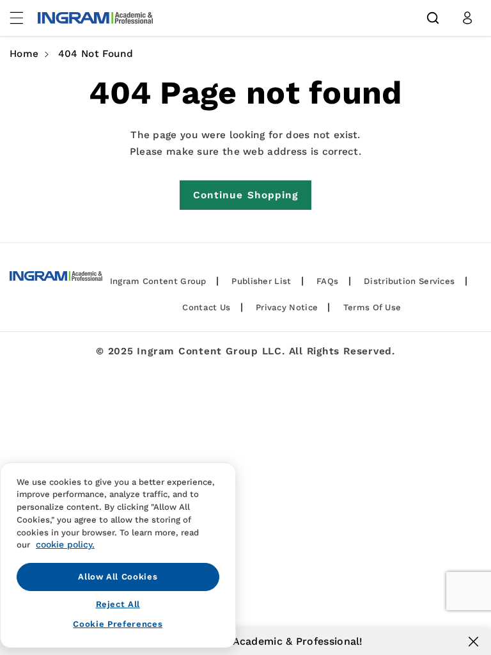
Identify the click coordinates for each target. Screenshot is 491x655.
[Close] (473, 641)
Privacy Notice (287, 307)
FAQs (327, 281)
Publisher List (261, 281)
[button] (433, 18)
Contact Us (206, 307)
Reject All (118, 604)
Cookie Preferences (117, 624)
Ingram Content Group (158, 281)
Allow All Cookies (117, 576)
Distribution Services (409, 281)
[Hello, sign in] (467, 18)
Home (24, 53)
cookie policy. (65, 544)
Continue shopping (246, 195)
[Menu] (24, 18)
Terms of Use (372, 307)
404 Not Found (96, 53)
